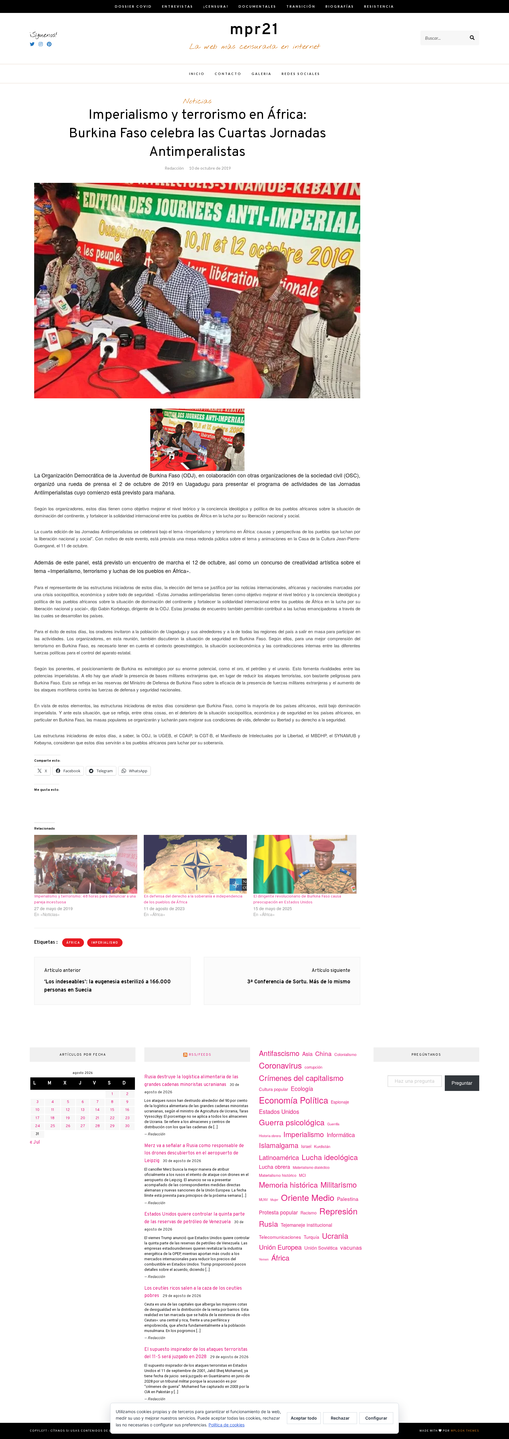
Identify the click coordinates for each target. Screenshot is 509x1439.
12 (68, 1110)
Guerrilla (333, 1124)
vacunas (351, 1247)
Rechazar (340, 1417)
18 (52, 1118)
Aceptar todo (304, 1417)
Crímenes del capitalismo (301, 1077)
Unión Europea (280, 1246)
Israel (306, 1146)
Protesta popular (278, 1212)
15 (112, 1110)
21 (97, 1118)
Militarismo (338, 1184)
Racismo (308, 1213)
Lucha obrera (274, 1166)
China (323, 1053)
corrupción (313, 1067)
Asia (307, 1053)
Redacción (174, 168)
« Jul (35, 1142)
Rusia (268, 1223)
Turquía (311, 1237)
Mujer (274, 1199)
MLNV (263, 1199)
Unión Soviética (321, 1247)
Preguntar (462, 1082)
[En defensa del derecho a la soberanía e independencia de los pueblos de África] (195, 864)
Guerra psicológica (292, 1122)
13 (83, 1110)
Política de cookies (226, 1424)
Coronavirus (280, 1065)
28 (97, 1126)
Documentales (257, 6)
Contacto (228, 74)
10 (37, 1110)
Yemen (264, 1259)
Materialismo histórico (277, 1175)
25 (52, 1126)
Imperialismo (104, 943)
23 (127, 1118)
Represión (338, 1211)
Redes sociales (301, 74)
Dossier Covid (133, 6)
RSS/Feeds (200, 1055)
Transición (300, 6)
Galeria (262, 74)
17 (37, 1118)
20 (82, 1118)
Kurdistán (322, 1146)
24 (37, 1126)
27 (82, 1126)
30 (127, 1126)
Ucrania (335, 1235)
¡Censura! (216, 6)
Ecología (302, 1088)
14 (97, 1110)
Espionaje (340, 1102)
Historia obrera (270, 1135)
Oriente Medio (307, 1197)
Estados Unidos (279, 1111)
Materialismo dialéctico (311, 1167)
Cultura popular (273, 1089)
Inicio (197, 74)
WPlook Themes (465, 1431)
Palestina (347, 1198)
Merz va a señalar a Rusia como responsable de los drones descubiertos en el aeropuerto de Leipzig (194, 1153)
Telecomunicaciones (280, 1237)
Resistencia (379, 6)
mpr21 (254, 30)
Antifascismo (279, 1053)
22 (112, 1118)
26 (68, 1126)
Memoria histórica (288, 1184)
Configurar (376, 1417)
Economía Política (293, 1100)
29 (112, 1126)
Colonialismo (345, 1054)
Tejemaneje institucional (306, 1224)
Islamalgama (278, 1145)
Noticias (197, 101)
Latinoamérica (279, 1157)
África (73, 943)
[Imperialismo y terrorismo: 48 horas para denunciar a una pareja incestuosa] (86, 864)
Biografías (339, 6)
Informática (341, 1134)
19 (68, 1118)
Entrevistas (177, 6)
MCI (302, 1175)
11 (52, 1110)
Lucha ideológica (330, 1156)
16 (127, 1110)
